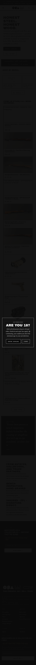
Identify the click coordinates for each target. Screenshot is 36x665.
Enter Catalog (13, 341)
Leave (26, 341)
